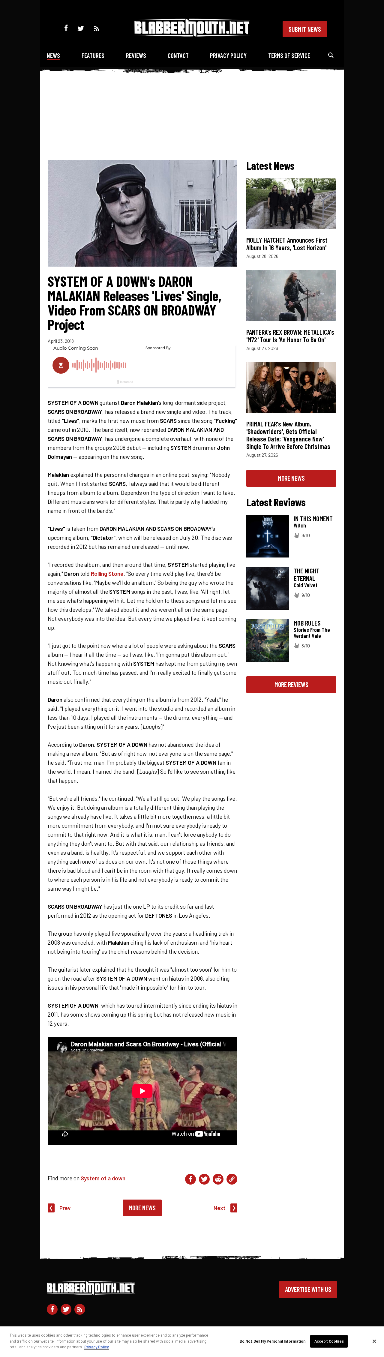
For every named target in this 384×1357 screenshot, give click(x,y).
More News (142, 1208)
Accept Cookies (329, 1341)
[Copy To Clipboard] (231, 1179)
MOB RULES (307, 623)
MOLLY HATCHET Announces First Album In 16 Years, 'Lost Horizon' (286, 244)
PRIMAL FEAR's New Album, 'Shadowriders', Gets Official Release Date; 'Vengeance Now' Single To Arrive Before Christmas (288, 435)
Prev (65, 1207)
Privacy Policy (228, 55)
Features (93, 55)
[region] (192, 1341)
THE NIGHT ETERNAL (307, 574)
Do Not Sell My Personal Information (273, 1341)
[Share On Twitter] (204, 1179)
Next (220, 1207)
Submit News (305, 29)
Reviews (136, 55)
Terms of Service (289, 55)
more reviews (291, 684)
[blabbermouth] (192, 34)
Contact (178, 55)
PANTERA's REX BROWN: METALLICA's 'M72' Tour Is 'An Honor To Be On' (290, 336)
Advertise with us (308, 1289)
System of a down (103, 1178)
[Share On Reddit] (218, 1179)
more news (291, 478)
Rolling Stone (107, 573)
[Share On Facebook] (190, 1179)
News (53, 55)
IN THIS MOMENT (313, 518)
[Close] (374, 1341)
